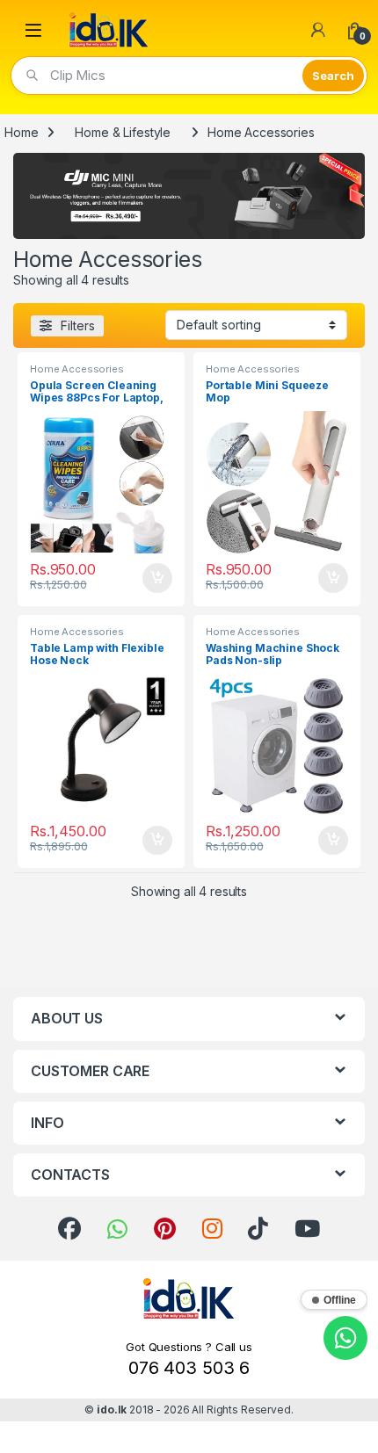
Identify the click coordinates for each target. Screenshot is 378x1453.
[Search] (333, 75)
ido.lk (112, 1409)
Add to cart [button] (157, 578)
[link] (69, 1229)
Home (21, 132)
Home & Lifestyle (123, 132)
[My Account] (318, 29)
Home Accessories (77, 369)
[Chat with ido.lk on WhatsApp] (345, 1338)
